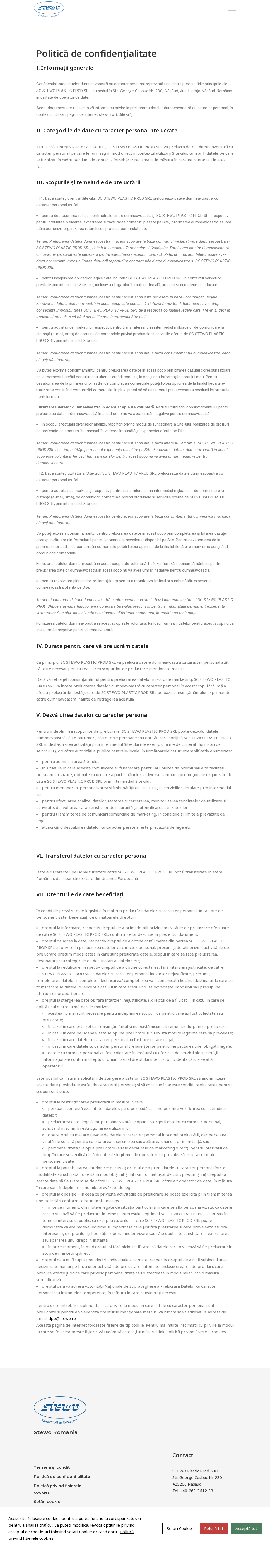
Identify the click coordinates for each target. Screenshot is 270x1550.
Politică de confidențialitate (62, 1476)
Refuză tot (213, 1528)
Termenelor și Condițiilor (147, 248)
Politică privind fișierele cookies (196, 1331)
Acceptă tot (246, 1528)
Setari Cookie (179, 1528)
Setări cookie (47, 1501)
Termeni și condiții (53, 1467)
